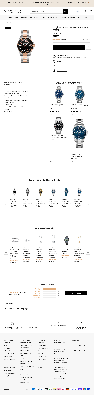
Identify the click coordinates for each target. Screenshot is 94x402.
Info (85, 17)
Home (5, 23)
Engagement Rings (25, 342)
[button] (57, 39)
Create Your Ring (8, 362)
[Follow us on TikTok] (79, 350)
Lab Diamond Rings (25, 353)
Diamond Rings (24, 350)
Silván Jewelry (52, 17)
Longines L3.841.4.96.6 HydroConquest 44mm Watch (79, 105)
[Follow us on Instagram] (79, 345)
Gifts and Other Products (67, 17)
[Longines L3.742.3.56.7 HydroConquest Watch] (41, 192)
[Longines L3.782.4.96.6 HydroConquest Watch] (54, 192)
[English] (77, 11)
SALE (80, 17)
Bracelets (23, 369)
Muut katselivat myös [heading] (44, 228)
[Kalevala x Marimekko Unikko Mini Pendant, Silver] (41, 240)
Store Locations (43, 345)
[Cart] (89, 11)
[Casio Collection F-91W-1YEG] (67, 240)
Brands (43, 17)
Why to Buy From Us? (44, 348)
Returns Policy (8, 356)
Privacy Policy (7, 376)
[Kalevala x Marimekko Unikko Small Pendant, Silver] (54, 240)
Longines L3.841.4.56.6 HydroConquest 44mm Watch (58, 136)
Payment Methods (9, 353)
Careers (40, 365)
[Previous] (6, 204)
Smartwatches (34, 17)
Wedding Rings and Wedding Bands (26, 346)
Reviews (40, 362)
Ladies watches (24, 375)
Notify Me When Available (69, 47)
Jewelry (9, 17)
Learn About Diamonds (10, 367)
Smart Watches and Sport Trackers (26, 378)
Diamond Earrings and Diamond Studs (26, 362)
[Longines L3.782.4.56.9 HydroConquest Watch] (28, 192)
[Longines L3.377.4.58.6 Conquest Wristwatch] (15, 192)
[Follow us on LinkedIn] (84, 350)
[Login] (85, 11)
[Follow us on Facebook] (74, 345)
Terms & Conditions (9, 373)
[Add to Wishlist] (88, 47)
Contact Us (7, 342)
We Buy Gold (42, 359)
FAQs (5, 345)
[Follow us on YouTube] (74, 350)
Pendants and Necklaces (27, 366)
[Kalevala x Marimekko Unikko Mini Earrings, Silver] (28, 240)
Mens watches (24, 372)
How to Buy (7, 348)
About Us (41, 342)
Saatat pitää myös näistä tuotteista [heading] (44, 180)
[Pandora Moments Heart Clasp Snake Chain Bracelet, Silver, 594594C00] (15, 240)
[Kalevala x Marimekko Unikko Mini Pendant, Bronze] (79, 240)
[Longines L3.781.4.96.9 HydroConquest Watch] (67, 192)
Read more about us (60, 378)
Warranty (6, 365)
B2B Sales (41, 367)
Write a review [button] (76, 293)
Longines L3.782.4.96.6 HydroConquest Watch (77, 155)
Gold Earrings (24, 358)
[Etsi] (65, 11)
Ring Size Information (10, 359)
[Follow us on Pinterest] (84, 345)
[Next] (88, 204)
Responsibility (42, 356)
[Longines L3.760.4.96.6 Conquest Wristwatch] (79, 192)
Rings (16, 17)
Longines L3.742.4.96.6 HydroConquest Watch (56, 105)
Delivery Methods (9, 351)
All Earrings (23, 356)
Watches (24, 17)
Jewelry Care (7, 370)
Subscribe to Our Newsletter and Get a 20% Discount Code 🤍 (47, 3)
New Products (24, 382)
